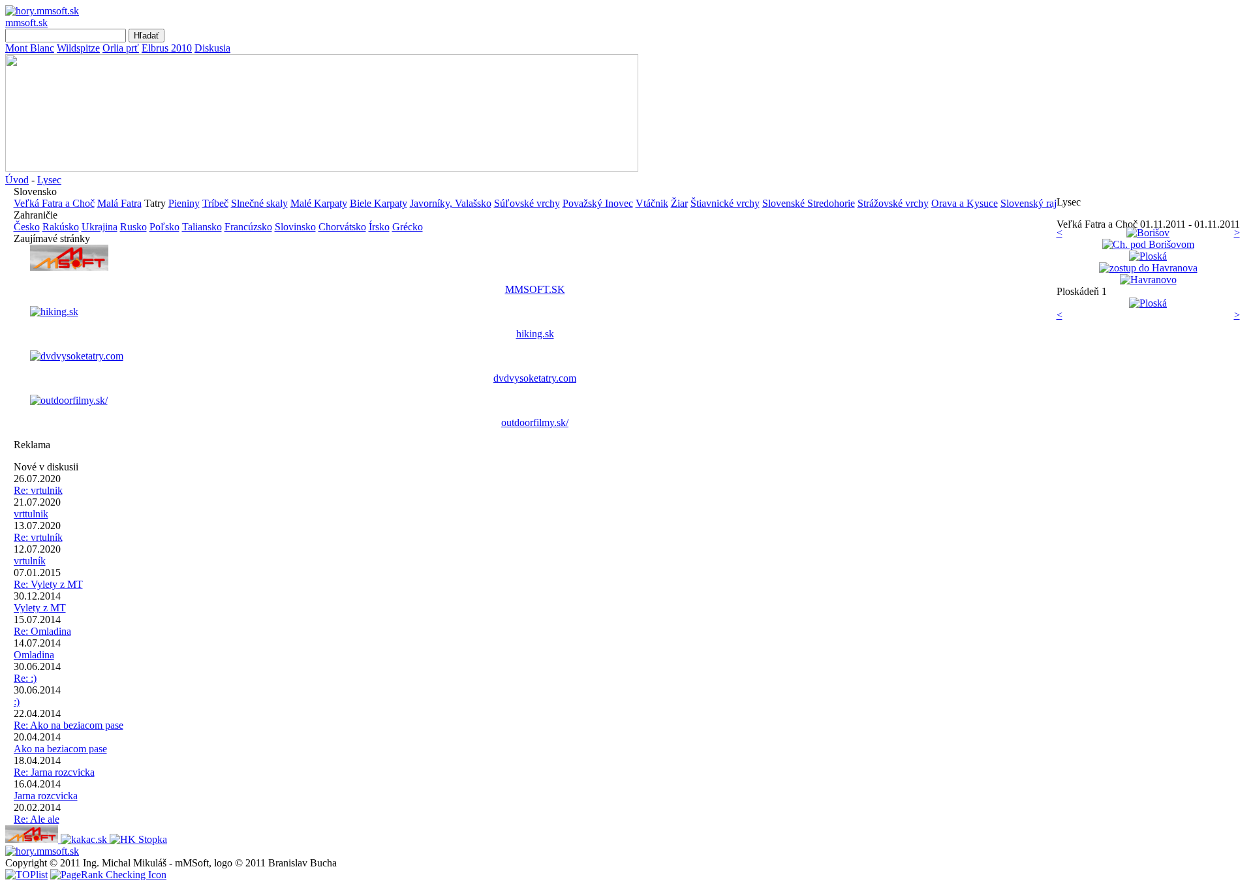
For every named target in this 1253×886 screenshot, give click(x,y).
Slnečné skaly (259, 203)
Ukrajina (99, 226)
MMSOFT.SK (535, 289)
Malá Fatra (119, 203)
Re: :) (25, 678)
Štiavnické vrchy (725, 203)
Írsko (379, 226)
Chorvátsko (342, 226)
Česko (27, 226)
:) (17, 701)
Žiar (679, 203)
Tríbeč (215, 203)
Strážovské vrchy (893, 203)
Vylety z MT (40, 607)
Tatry (155, 203)
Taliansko (202, 226)
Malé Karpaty (318, 203)
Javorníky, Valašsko (450, 203)
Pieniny (184, 203)
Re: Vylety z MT (48, 584)
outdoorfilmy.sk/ (534, 422)
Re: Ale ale (36, 819)
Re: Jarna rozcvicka (54, 772)
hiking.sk (535, 333)
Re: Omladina (42, 631)
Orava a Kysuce (964, 203)
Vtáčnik (652, 203)
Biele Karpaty (378, 203)
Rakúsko (60, 226)
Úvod (17, 179)
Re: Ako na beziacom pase (68, 725)
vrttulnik (31, 513)
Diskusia (212, 47)
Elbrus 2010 (167, 47)
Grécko (407, 226)
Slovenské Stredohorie (808, 203)
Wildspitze (78, 47)
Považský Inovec (598, 203)
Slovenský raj (1028, 203)
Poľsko (164, 226)
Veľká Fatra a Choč (54, 203)
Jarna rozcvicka (46, 795)
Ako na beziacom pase (60, 748)
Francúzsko (248, 226)
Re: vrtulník (38, 537)
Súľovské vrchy (527, 203)
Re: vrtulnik (38, 490)
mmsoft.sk (26, 22)
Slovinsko (295, 226)
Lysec (49, 179)
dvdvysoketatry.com (534, 378)
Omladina (34, 654)
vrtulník (30, 560)
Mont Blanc (29, 47)
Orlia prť (120, 47)
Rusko (133, 226)
